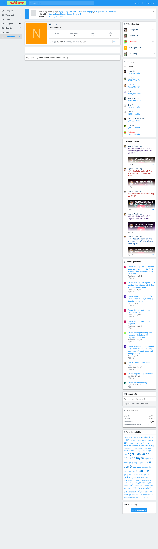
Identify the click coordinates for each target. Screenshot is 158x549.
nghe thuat (142, 451)
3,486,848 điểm (134, 94)
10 (57, 36)
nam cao (134, 451)
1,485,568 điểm (134, 134)
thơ (138, 477)
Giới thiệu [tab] (73, 50)
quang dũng (128, 475)
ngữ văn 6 (128, 463)
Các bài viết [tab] (61, 50)
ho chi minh (133, 446)
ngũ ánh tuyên (134, 458)
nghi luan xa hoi (139, 454)
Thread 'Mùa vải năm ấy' (138, 383)
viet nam (142, 491)
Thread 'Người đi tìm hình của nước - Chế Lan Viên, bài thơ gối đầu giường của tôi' (141, 298)
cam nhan (136, 437)
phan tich (142, 471)
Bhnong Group (66, 14)
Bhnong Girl (78, 14)
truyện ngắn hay (135, 485)
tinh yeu (144, 478)
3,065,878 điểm (134, 100)
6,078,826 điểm (134, 87)
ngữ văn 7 (139, 462)
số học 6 (136, 475)
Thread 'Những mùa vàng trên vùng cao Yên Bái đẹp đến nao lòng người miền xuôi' (140, 335)
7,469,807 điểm (134, 73)
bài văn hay (128, 437)
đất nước (146, 495)
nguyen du (137, 467)
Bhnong (151, 425)
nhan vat (131, 471)
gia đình (142, 443)
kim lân (134, 448)
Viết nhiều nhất (132, 24)
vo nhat (139, 495)
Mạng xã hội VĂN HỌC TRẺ (69, 12)
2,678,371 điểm (134, 107)
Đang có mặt (131, 394)
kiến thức (127, 448)
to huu (130, 480)
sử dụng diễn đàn (55, 16)
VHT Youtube (110, 12)
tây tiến (133, 478)
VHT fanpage (88, 12)
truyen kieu (140, 483)
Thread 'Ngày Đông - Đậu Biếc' (140, 374)
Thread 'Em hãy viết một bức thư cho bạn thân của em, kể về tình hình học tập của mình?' (141, 285)
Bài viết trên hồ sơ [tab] (46, 50)
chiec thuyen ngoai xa (139, 440)
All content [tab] (30, 50)
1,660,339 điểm (134, 128)
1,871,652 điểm (134, 121)
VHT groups (99, 12)
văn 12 (130, 488)
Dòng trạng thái (132, 141)
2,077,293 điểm (134, 114)
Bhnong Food (54, 14)
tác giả (143, 475)
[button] (4, 3)
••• (153, 164)
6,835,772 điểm (134, 80)
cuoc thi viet (134, 443)
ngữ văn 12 (149, 458)
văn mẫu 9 (132, 492)
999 (92, 36)
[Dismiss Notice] (153, 11)
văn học (137, 488)
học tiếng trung (146, 445)
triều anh (131, 483)
